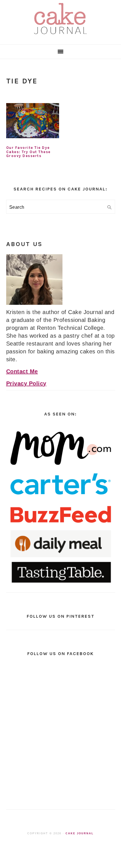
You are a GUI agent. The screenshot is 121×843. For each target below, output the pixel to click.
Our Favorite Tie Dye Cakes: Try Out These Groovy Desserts (28, 152)
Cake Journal (80, 833)
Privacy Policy (26, 383)
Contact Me (22, 371)
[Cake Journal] (60, 36)
